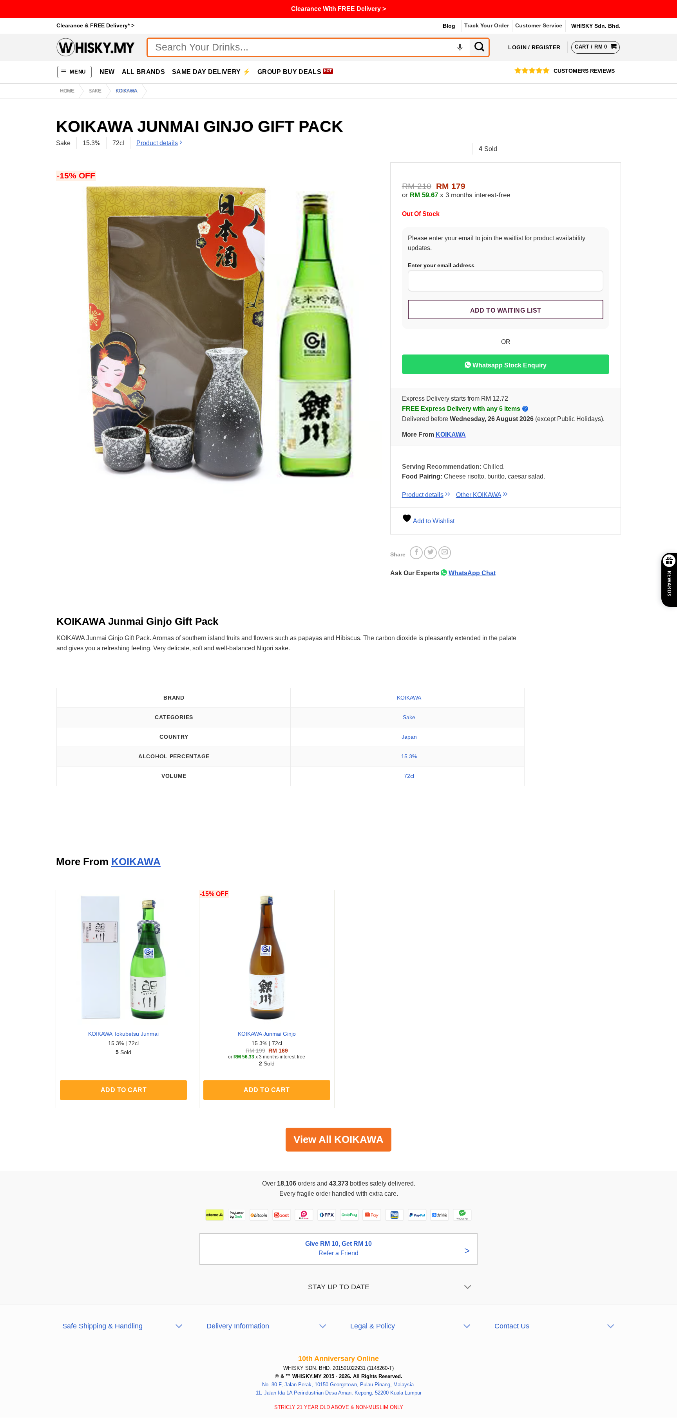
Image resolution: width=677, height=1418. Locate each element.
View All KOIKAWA (338, 1139)
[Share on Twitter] (430, 552)
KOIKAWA (126, 91)
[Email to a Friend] (444, 552)
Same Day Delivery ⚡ (211, 71)
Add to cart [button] (124, 1090)
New (107, 71)
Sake (95, 91)
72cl (409, 776)
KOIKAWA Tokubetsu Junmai (123, 1034)
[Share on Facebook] (416, 552)
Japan (409, 737)
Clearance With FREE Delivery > (338, 8)
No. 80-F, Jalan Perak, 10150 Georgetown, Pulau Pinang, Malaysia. (338, 1384)
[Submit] (480, 47)
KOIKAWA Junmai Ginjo (267, 1034)
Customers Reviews (584, 71)
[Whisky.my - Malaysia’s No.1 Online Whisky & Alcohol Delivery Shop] (95, 47)
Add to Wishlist (433, 521)
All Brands (143, 71)
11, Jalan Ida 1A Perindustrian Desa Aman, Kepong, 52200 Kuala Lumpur (339, 1393)
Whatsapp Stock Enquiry (509, 365)
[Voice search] (460, 47)
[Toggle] (468, 1287)
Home (67, 91)
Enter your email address (441, 265)
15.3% (409, 756)
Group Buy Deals (289, 71)
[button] (74, 72)
